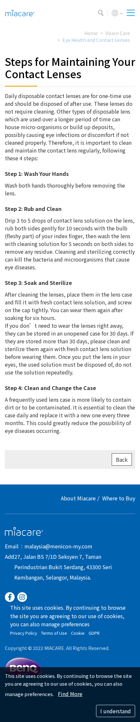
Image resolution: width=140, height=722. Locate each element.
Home (91, 33)
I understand (115, 711)
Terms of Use (54, 633)
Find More (70, 694)
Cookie (78, 633)
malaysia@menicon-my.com (58, 546)
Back (122, 459)
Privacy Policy (23, 633)
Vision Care (117, 33)
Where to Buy (118, 498)
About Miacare (78, 498)
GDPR (94, 633)
